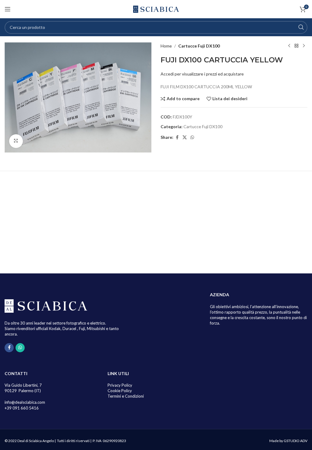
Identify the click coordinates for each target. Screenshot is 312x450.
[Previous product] (289, 46)
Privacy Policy (120, 385)
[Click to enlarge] (16, 141)
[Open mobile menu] (8, 9)
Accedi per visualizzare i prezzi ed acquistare (202, 73)
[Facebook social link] (177, 137)
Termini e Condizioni (126, 396)
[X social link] (185, 137)
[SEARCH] (301, 27)
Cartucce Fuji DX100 (199, 45)
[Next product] (303, 46)
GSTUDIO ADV (295, 440)
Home (166, 45)
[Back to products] (296, 46)
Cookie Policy (120, 390)
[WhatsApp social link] (192, 137)
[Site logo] (156, 8)
